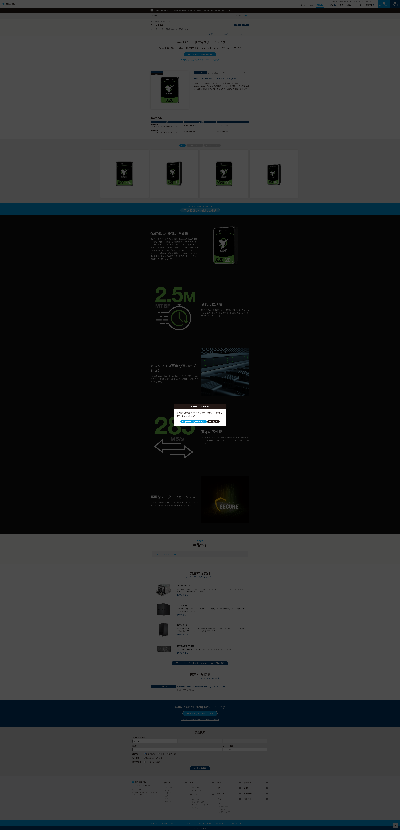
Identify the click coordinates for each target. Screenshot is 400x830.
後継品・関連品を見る (195, 421)
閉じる (215, 421)
